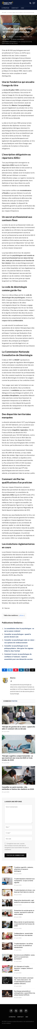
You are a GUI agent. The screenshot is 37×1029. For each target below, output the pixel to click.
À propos (5, 8)
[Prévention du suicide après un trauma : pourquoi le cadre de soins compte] (7, 913)
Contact (15, 8)
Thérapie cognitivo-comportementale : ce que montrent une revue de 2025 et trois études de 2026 (17, 758)
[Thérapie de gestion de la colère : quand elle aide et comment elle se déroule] (18, 715)
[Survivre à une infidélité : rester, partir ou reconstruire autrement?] (7, 957)
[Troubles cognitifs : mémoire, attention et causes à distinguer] (7, 869)
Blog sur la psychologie (11, 24)
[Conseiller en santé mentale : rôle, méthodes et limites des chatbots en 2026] (18, 775)
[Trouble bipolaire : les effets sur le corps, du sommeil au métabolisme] (7, 946)
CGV (22, 8)
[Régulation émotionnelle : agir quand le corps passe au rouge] (7, 902)
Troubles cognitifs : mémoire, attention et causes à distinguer (23, 869)
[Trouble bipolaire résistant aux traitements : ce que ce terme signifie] (7, 881)
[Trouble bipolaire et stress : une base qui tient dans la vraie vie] (7, 892)
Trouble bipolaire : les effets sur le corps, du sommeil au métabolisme (23, 945)
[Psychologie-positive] (7, 3)
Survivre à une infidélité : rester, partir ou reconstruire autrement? (24, 957)
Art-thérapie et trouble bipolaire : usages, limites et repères (23, 968)
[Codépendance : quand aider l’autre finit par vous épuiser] (7, 936)
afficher (21, 615)
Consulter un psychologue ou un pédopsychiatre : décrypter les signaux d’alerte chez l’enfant (18, 648)
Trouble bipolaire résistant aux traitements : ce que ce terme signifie (24, 880)
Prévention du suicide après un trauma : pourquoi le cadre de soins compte (24, 912)
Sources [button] (7, 608)
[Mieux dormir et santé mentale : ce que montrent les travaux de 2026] (7, 924)
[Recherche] (30, 3)
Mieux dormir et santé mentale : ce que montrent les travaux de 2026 (24, 924)
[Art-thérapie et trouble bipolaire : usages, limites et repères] (7, 969)
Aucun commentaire (18, 39)
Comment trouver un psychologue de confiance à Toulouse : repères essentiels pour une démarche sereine (18, 656)
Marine (11, 36)
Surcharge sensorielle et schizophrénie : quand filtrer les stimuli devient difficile (24, 993)
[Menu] (34, 3)
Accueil (4, 12)
